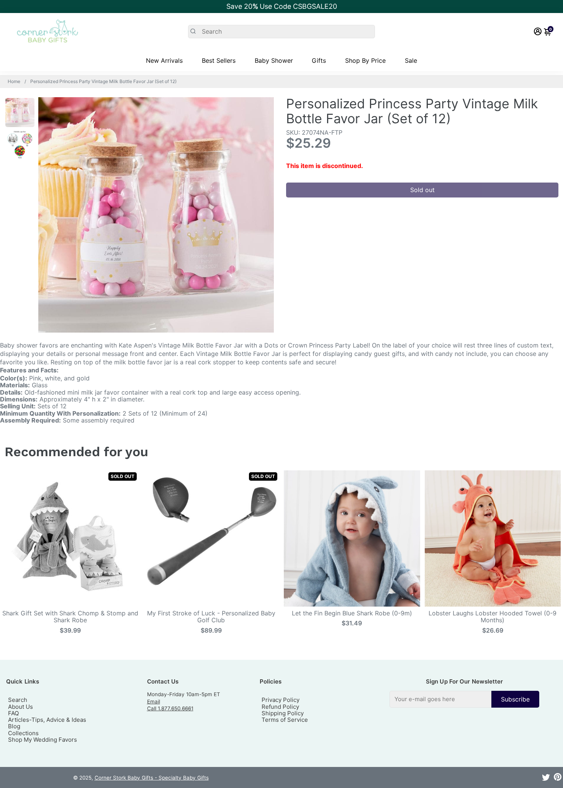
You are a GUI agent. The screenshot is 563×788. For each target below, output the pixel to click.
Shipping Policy (283, 713)
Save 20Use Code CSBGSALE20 (281, 6)
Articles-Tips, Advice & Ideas (47, 719)
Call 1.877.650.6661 (170, 708)
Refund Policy (280, 706)
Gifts (319, 60)
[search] (281, 31)
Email (153, 701)
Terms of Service (285, 719)
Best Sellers (219, 60)
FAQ (13, 713)
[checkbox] (464, 699)
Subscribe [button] (515, 699)
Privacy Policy (281, 699)
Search (17, 699)
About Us (20, 706)
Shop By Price (365, 60)
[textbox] (440, 699)
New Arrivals (164, 60)
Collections (23, 733)
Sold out (422, 190)
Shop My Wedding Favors (42, 739)
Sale (411, 60)
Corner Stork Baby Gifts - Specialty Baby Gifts (152, 778)
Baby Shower (274, 60)
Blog (14, 726)
